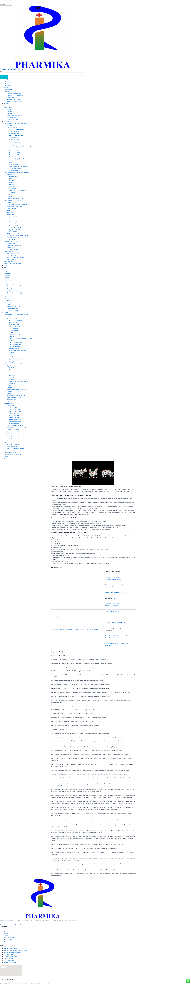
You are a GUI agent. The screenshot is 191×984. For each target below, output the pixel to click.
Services (7, 91)
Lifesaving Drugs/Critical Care (17, 159)
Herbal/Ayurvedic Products (13, 241)
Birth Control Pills (14, 133)
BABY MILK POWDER (13, 253)
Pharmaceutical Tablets (15, 153)
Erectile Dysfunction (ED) (16, 135)
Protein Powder (11, 259)
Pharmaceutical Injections (16, 151)
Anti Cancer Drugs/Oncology (17, 129)
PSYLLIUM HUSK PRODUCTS (15, 257)
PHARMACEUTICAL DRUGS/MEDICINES (16, 123)
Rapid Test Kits (11, 208)
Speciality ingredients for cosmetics (17, 198)
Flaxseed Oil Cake (14, 222)
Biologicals (12, 178)
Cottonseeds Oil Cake (15, 218)
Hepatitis (11, 141)
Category (6, 121)
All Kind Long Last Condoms (15, 233)
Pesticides (12, 192)
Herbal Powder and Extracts (15, 245)
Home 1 (6, 80)
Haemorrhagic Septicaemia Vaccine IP (116, 592)
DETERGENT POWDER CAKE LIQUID (17, 236)
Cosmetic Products (10, 261)
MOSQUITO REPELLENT (14, 237)
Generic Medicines (14, 139)
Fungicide (12, 184)
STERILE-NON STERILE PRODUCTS (17, 204)
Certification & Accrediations (15, 95)
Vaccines (11, 160)
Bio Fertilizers (13, 176)
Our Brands (8, 107)
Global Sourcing (11, 97)
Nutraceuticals (13, 149)
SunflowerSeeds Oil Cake (16, 220)
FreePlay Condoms (12, 117)
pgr (10, 194)
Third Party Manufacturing (14, 101)
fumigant (11, 182)
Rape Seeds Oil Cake (15, 230)
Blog (5, 267)
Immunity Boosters (12, 249)
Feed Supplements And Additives (18, 166)
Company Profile (8, 89)
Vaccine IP (115, 598)
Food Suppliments (14, 137)
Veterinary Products (12, 164)
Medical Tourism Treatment (13, 263)
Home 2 (7, 82)
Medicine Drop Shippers (14, 99)
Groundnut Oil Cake (14, 226)
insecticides (12, 188)
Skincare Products (14, 157)
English (3, 4)
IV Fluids (9, 162)
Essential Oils (11, 243)
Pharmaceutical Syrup (15, 155)
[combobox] (42, 73)
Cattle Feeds (10, 214)
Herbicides (12, 186)
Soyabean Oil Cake (14, 224)
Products (6, 103)
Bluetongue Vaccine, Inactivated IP (115, 622)
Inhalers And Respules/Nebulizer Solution (20, 147)
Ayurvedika (10, 109)
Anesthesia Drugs (14, 131)
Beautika (9, 111)
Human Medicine (12, 127)
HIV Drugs (12, 145)
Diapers (9, 210)
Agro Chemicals (11, 174)
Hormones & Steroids (15, 143)
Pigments (9, 196)
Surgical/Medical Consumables (14, 200)
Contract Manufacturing (14, 93)
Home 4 (7, 85)
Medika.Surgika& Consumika (15, 115)
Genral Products (9, 212)
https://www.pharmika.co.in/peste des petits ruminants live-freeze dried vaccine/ (75, 629)
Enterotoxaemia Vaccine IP (112, 611)
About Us (6, 87)
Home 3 (7, 84)
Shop (6, 105)
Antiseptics (10, 202)
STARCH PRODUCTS (13, 239)
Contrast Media (11, 125)
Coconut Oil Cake (14, 232)
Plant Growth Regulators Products (18, 190)
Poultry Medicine (13, 170)
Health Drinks (11, 247)
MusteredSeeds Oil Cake (16, 228)
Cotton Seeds (13, 216)
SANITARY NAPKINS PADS (14, 206)
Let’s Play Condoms (12, 119)
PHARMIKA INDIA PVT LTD (11, 69)
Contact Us (7, 265)
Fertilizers (11, 180)
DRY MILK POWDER (12, 255)
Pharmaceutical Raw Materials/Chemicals (17, 172)
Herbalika (10, 113)
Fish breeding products (15, 168)
